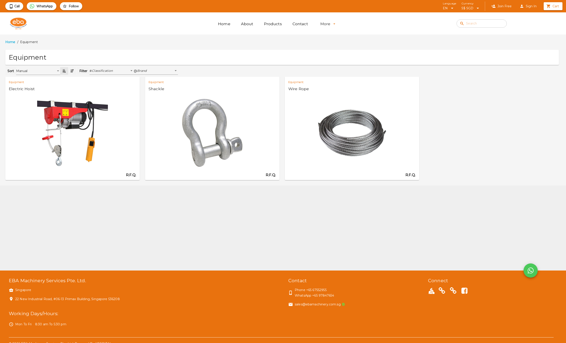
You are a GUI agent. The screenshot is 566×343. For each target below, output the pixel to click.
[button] (113, 71)
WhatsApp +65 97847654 (314, 295)
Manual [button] (22, 71)
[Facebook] (464, 291)
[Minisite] (453, 291)
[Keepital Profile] (431, 291)
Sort (11, 71)
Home (10, 42)
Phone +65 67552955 (311, 290)
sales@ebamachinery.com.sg (318, 304)
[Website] (442, 291)
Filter (83, 71)
